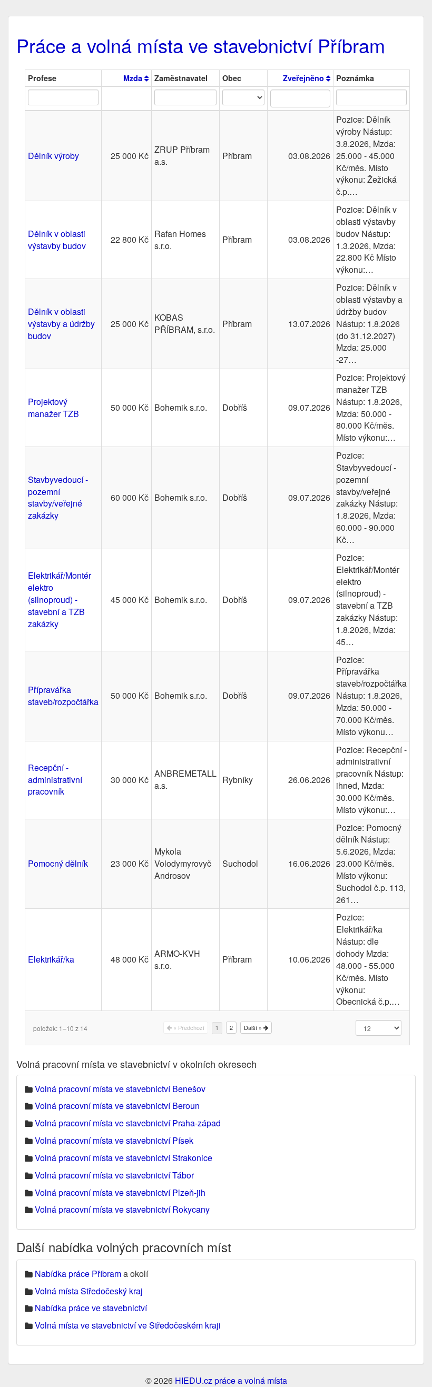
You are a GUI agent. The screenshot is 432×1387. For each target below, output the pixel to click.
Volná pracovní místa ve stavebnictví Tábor (114, 1175)
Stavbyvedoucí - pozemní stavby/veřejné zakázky (58, 497)
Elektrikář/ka (51, 959)
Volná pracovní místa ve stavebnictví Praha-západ (128, 1123)
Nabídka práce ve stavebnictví (91, 1308)
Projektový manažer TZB (53, 407)
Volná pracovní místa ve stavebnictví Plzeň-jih (120, 1192)
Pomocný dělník (58, 863)
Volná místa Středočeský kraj (89, 1291)
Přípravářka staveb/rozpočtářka (63, 695)
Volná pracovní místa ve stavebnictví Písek (114, 1140)
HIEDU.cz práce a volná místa (231, 1380)
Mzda (133, 78)
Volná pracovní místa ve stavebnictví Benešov (120, 1089)
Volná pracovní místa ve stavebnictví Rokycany (122, 1209)
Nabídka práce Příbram (78, 1273)
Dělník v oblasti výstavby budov (57, 239)
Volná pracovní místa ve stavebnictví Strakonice (123, 1158)
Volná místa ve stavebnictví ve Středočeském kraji (128, 1325)
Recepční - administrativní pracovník (55, 779)
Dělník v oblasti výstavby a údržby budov (61, 323)
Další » (253, 1027)
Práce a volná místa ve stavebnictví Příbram (200, 45)
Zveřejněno (304, 78)
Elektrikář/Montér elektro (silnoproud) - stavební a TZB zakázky (59, 599)
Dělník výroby (53, 156)
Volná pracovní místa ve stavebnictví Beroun (117, 1105)
